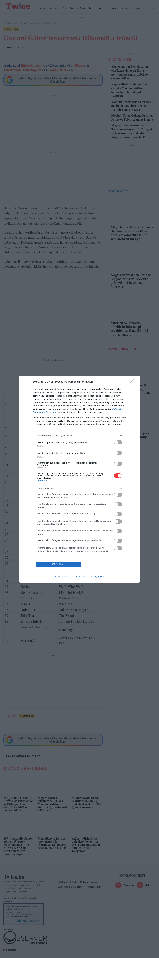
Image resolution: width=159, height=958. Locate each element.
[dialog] (79, 479)
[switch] (118, 442)
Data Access (79, 576)
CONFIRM (58, 564)
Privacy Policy (97, 576)
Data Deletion (62, 576)
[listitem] (79, 435)
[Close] (133, 382)
